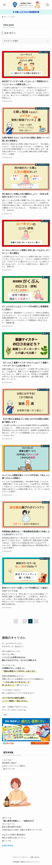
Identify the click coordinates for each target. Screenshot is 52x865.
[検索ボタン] (47, 5)
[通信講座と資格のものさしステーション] (26, 5)
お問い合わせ (34, 857)
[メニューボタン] (4, 5)
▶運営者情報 (7, 846)
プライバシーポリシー (20, 857)
